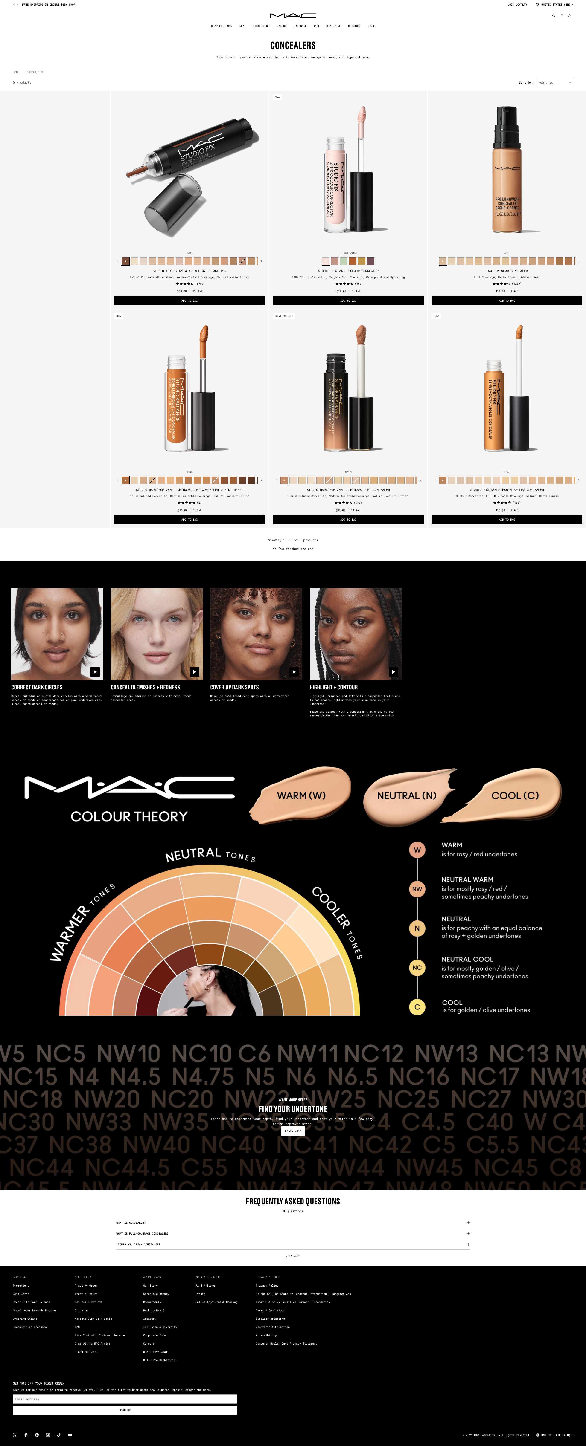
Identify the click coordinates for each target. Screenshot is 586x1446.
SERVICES (354, 26)
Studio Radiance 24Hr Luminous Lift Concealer (348, 489)
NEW (241, 26)
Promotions (21, 1285)
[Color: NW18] (170, 261)
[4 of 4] (512, 244)
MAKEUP (281, 26)
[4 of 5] (193, 244)
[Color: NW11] (329, 480)
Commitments (152, 1302)
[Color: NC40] (197, 480)
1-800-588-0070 (86, 1351)
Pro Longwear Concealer (507, 271)
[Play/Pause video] (95, 672)
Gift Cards (21, 1294)
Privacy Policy (267, 1285)
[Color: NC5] (311, 480)
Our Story (150, 1285)
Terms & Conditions (270, 1310)
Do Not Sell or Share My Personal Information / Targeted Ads (303, 1294)
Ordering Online (25, 1318)
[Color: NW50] (242, 480)
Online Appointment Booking (216, 1302)
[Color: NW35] (242, 261)
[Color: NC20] (470, 261)
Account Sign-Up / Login (93, 1318)
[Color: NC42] (523, 261)
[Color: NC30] (215, 261)
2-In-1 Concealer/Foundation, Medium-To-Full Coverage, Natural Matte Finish (189, 277)
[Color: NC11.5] (347, 480)
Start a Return (86, 1294)
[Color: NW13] (143, 261)
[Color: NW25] (497, 261)
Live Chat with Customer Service (100, 1335)
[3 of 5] (189, 244)
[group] (258, 4)
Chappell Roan (221, 26)
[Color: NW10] (320, 480)
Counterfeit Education (273, 1327)
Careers (149, 1343)
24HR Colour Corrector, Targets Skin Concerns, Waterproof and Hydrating (348, 277)
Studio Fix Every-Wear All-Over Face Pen (189, 271)
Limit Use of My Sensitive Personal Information (293, 1302)
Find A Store (205, 1285)
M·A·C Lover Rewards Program (34, 1310)
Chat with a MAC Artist (92, 1343)
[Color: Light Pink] (326, 261)
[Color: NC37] (251, 261)
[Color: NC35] (233, 261)
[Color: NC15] (452, 261)
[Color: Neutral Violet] (371, 261)
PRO (316, 26)
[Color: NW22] (188, 261)
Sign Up (125, 1410)
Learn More (293, 1131)
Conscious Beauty (156, 1294)
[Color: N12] (356, 480)
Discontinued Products (30, 1327)
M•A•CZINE (333, 26)
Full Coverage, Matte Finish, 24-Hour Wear (507, 277)
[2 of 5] (185, 244)
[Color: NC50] (559, 261)
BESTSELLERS (260, 26)
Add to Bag (189, 300)
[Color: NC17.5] (400, 480)
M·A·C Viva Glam (155, 1351)
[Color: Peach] (335, 261)
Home (16, 72)
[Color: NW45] (125, 261)
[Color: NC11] (338, 480)
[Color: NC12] (134, 261)
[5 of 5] (196, 244)
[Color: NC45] (541, 261)
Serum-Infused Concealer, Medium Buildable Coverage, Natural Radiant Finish (189, 496)
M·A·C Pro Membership (159, 1360)
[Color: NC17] (161, 261)
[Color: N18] (383, 480)
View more (293, 1256)
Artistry (149, 1318)
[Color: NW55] (251, 480)
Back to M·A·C (153, 1310)
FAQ (77, 1327)
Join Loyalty (517, 4)
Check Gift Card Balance (31, 1302)
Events (200, 1294)
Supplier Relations (270, 1318)
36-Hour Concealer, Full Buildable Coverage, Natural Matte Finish (507, 496)
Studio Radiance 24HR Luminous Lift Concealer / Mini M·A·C (189, 489)
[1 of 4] (501, 244)
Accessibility (266, 1335)
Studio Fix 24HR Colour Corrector (348, 271)
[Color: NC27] (206, 261)
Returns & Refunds (88, 1302)
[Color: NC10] (134, 480)
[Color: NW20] (179, 261)
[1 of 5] (182, 244)
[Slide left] (14, 4)
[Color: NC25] (197, 261)
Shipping (81, 1310)
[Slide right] (17, 4)
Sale (371, 26)
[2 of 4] (505, 244)
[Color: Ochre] (362, 261)
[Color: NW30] (224, 261)
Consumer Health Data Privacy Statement (286, 1343)
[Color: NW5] (293, 480)
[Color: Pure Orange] (353, 261)
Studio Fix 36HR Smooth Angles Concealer (507, 489)
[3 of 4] (508, 244)
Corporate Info (154, 1335)
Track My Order (86, 1285)
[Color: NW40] (550, 261)
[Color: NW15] (152, 261)
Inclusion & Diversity (160, 1327)
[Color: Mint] (344, 261)
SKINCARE (300, 26)
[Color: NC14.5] (143, 480)
